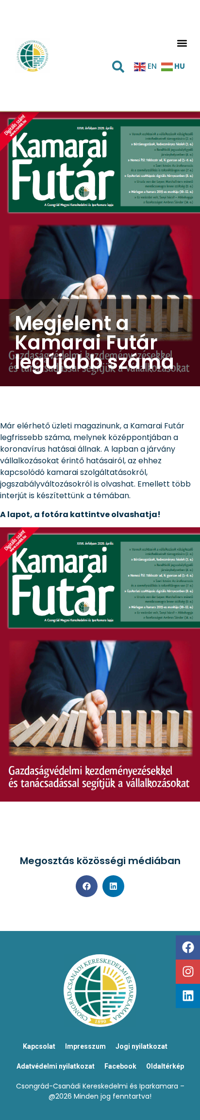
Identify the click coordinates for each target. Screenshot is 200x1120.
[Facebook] (188, 947)
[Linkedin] (188, 996)
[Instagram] (188, 972)
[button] (182, 43)
